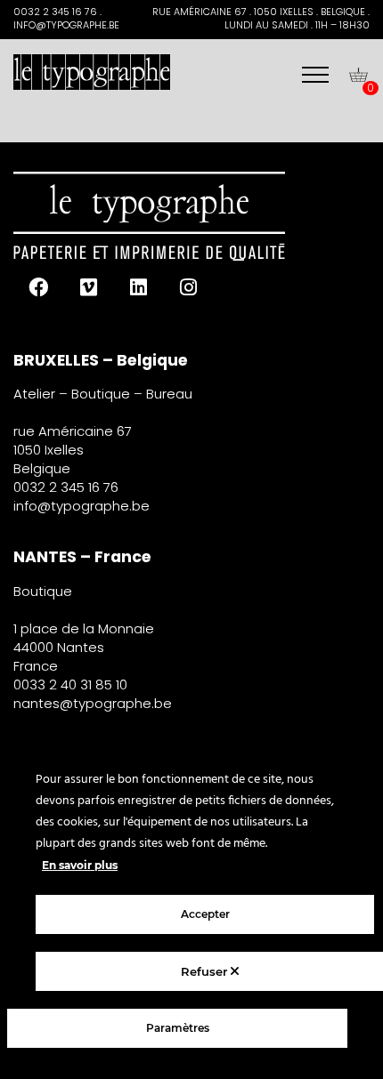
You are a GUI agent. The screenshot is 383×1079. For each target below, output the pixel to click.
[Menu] (315, 74)
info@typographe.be (81, 505)
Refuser (206, 971)
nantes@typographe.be (92, 703)
